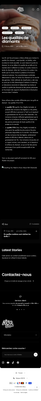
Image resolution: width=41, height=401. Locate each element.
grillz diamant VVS (7, 32)
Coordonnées (16, 392)
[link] (20, 187)
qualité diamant (19, 32)
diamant (5, 28)
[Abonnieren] (36, 355)
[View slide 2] (19, 309)
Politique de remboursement (9, 390)
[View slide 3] (21, 309)
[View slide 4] (24, 309)
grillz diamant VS (26, 28)
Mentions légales (23, 392)
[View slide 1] (17, 309)
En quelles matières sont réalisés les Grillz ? (17, 235)
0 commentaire (35, 224)
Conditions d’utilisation (33, 390)
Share (6, 224)
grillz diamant (15, 28)
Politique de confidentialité (21, 390)
